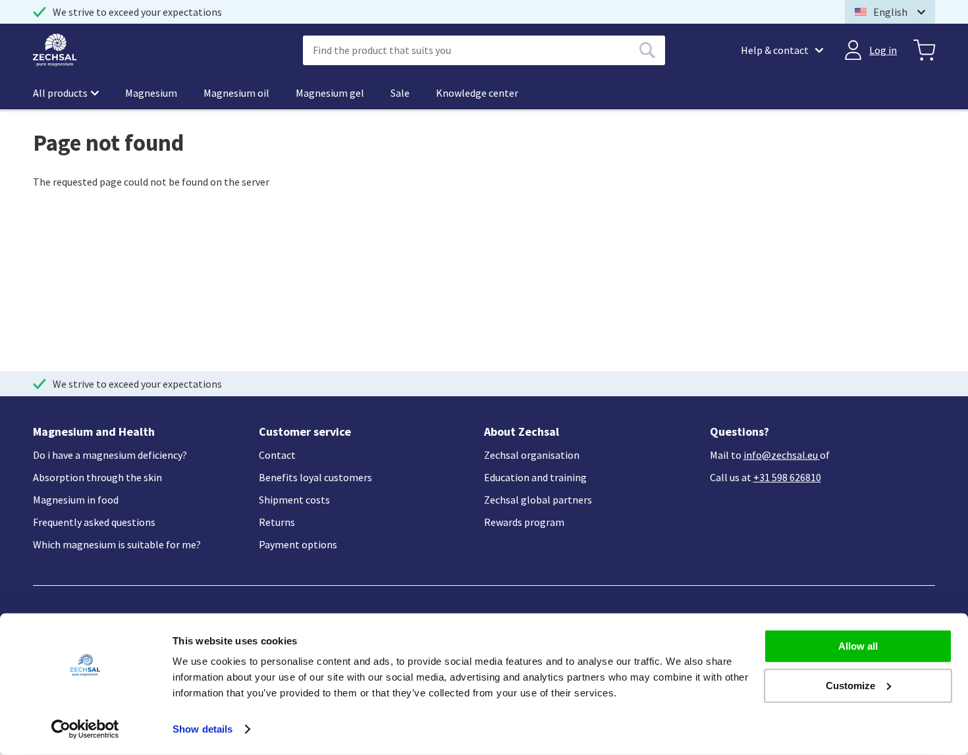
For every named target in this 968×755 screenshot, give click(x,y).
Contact (277, 454)
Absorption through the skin (97, 477)
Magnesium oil (236, 92)
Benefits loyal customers (315, 477)
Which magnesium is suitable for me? (117, 544)
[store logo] (55, 50)
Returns (277, 522)
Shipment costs (294, 499)
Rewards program (524, 522)
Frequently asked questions (94, 522)
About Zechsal (521, 431)
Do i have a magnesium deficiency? (110, 454)
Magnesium (151, 92)
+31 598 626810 (787, 477)
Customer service (305, 431)
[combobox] (484, 50)
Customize (850, 684)
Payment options (298, 544)
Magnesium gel (330, 92)
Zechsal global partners (538, 499)
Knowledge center (477, 92)
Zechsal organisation (531, 454)
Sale (400, 92)
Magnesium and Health (94, 431)
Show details (202, 729)
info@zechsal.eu (780, 454)
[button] (890, 12)
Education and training (535, 477)
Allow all (858, 646)
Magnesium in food (76, 499)
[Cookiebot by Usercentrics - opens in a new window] (85, 729)
